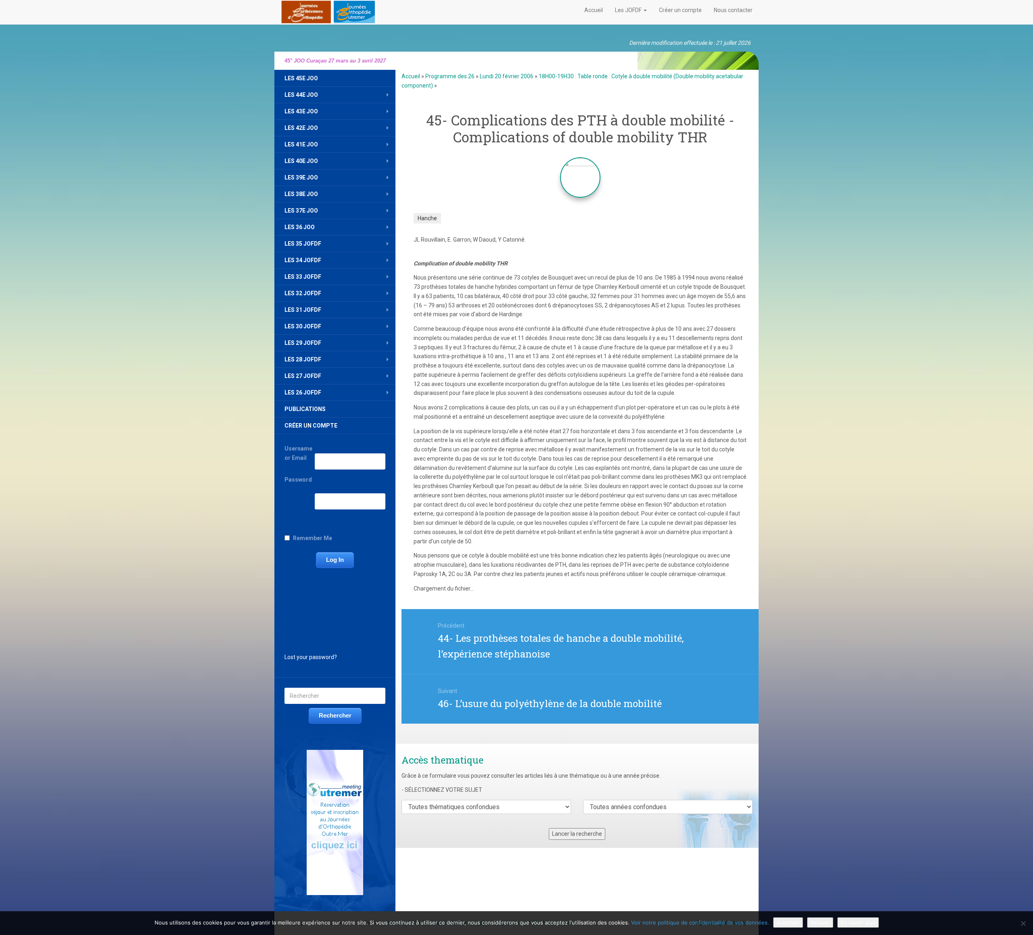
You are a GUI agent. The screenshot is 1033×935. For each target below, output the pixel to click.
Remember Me (312, 538)
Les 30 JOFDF (302, 326)
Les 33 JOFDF (302, 276)
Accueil (593, 10)
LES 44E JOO (301, 95)
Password (298, 479)
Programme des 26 (450, 76)
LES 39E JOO (301, 177)
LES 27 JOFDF (302, 376)
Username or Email (298, 453)
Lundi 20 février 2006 (506, 76)
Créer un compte (680, 10)
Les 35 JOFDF (302, 243)
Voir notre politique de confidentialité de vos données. (700, 922)
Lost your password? (310, 657)
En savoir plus (858, 922)
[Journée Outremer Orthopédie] (328, 10)
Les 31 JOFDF (302, 310)
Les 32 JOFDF (302, 293)
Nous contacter (733, 10)
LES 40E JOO (301, 161)
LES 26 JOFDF (302, 392)
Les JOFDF (629, 10)
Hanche (427, 218)
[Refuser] (1023, 923)
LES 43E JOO (301, 111)
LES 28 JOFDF (302, 359)
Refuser (820, 922)
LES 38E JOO (301, 194)
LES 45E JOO (301, 78)
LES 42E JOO (301, 128)
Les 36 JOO (299, 227)
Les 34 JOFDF (302, 260)
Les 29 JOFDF (302, 343)
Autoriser (788, 922)
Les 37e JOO (301, 210)
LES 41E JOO (301, 144)
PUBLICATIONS (305, 409)
